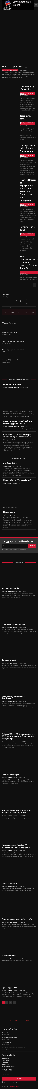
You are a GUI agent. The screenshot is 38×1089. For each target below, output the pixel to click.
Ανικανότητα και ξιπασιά (9, 332)
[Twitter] (23, 1020)
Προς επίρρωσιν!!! (9, 987)
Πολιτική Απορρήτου (21, 549)
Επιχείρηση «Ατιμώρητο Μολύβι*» (17, 919)
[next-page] (14, 1002)
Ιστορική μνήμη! (9, 955)
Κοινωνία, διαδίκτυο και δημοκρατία (13, 341)
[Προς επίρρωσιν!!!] (19, 974)
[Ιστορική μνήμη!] (19, 942)
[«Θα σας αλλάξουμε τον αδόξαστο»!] (32, 360)
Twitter (27, 1020)
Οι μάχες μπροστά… (10, 883)
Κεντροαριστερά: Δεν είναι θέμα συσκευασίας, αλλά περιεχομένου (17, 435)
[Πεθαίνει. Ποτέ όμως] (9, 230)
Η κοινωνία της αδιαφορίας (13, 624)
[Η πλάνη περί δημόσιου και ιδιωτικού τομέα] (32, 351)
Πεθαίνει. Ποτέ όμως (12, 384)
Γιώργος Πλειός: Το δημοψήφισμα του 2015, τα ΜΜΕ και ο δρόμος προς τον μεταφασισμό (18, 736)
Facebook (16, 1020)
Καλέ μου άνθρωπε (11, 463)
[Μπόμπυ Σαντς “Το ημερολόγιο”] (19, 495)
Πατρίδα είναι (9, 512)
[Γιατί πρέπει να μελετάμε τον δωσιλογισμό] (9, 148)
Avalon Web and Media (14, 1086)
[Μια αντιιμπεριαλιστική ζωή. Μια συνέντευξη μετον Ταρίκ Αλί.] (9, 259)
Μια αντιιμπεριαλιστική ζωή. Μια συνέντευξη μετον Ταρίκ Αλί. (17, 422)
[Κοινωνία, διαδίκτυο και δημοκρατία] (32, 342)
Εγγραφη (32, 545)
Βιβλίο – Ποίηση (7, 466)
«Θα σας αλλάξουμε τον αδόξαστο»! (12, 360)
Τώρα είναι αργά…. (10, 660)
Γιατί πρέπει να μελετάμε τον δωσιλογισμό (27, 148)
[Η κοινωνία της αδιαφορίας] (9, 89)
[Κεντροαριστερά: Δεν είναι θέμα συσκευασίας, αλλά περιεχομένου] (19, 832)
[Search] (34, 285)
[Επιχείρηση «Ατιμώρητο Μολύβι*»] (19, 906)
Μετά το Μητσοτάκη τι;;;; (14, 66)
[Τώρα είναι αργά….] (9, 119)
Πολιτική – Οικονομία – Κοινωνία (9, 70)
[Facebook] (10, 1020)
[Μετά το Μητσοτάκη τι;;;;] (19, 46)
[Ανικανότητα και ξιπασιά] (32, 333)
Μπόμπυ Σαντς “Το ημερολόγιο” (17, 480)
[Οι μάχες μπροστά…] (19, 870)
